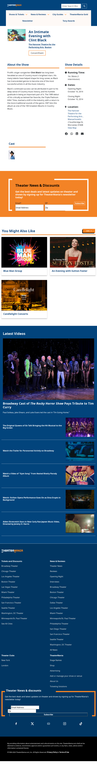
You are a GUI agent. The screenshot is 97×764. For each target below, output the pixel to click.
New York (5, 660)
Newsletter (27, 21)
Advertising (55, 670)
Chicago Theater (8, 571)
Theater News (56, 566)
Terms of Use (64, 752)
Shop (52, 665)
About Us (54, 681)
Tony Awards (69, 21)
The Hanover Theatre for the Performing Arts (75, 113)
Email (18, 203)
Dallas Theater (56, 602)
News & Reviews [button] (38, 14)
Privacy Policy (52, 752)
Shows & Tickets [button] (17, 14)
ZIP (46, 203)
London (4, 665)
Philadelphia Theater (10, 597)
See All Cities (7, 623)
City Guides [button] (58, 14)
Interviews (54, 581)
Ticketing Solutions (58, 686)
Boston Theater (8, 581)
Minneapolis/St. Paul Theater (14, 618)
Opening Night (56, 576)
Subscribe (79, 203)
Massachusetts (74, 119)
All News (53, 650)
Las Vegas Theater (9, 587)
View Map (72, 128)
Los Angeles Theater (10, 576)
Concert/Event (37, 53)
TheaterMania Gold (79, 14)
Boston (48, 47)
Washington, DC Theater (12, 613)
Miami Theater (7, 592)
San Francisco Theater (11, 602)
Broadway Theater (9, 566)
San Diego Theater (58, 629)
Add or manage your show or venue (66, 676)
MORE (88, 231)
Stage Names (56, 660)
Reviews (53, 571)
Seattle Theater (8, 608)
